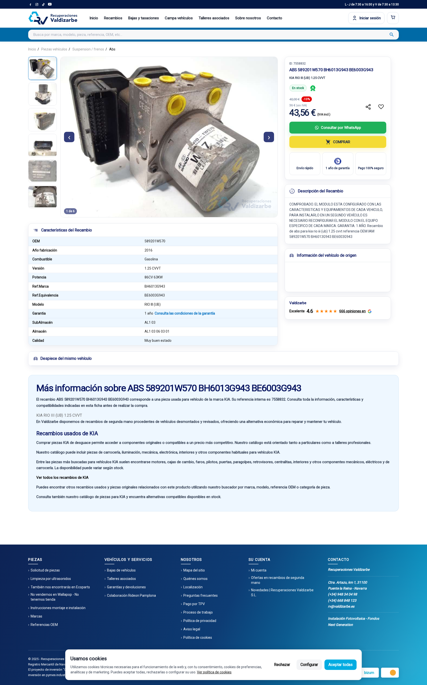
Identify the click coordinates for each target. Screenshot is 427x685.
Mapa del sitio (194, 570)
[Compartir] (368, 107)
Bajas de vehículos (121, 570)
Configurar (309, 664)
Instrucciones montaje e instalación (58, 608)
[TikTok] (43, 4)
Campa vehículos (179, 18)
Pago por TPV (194, 604)
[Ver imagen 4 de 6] (42, 145)
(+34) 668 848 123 (342, 600)
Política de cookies (197, 637)
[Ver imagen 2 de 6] (42, 94)
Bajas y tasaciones (143, 18)
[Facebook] (30, 4)
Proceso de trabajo (198, 612)
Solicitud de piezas (45, 570)
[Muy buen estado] (313, 88)
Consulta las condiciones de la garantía (185, 313)
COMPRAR (341, 142)
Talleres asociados (214, 18)
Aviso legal (191, 629)
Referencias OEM (44, 625)
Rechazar (282, 664)
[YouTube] (49, 4)
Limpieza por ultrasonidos (51, 579)
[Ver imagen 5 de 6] (42, 171)
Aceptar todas (340, 664)
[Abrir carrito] (393, 18)
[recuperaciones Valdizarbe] (53, 18)
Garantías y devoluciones (126, 587)
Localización (193, 587)
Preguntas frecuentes (200, 595)
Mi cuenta (258, 570)
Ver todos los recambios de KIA (62, 477)
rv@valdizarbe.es (341, 606)
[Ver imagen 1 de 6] (42, 68)
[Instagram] (37, 4)
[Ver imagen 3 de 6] (42, 119)
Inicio (93, 18)
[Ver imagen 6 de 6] (42, 196)
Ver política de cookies (214, 672)
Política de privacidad (199, 621)
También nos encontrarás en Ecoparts (60, 587)
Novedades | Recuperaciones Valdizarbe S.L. (282, 592)
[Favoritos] (381, 107)
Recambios (113, 18)
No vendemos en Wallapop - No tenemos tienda (55, 597)
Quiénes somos (195, 579)
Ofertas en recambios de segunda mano (277, 580)
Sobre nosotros (248, 18)
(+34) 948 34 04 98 (342, 594)
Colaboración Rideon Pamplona (131, 595)
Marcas (36, 616)
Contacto (274, 18)
